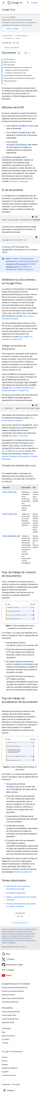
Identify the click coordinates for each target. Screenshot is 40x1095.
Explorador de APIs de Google (16, 264)
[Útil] (14, 43)
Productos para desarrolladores (13, 991)
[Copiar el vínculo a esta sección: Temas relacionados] (28, 880)
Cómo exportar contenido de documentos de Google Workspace (19, 456)
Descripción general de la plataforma (15, 987)
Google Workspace (21, 35)
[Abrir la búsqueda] (28, 2)
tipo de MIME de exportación (13, 451)
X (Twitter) (5, 1039)
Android (4, 1057)
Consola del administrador (11, 1012)
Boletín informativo (8, 1036)
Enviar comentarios (12, 48)
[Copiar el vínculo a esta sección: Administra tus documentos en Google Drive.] (24, 283)
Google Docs (8, 9)
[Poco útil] (17, 43)
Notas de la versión (8, 995)
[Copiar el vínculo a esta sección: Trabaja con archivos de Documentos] (17, 349)
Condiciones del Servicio (10, 1002)
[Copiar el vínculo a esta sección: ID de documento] (25, 190)
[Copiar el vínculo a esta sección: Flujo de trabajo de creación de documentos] (23, 576)
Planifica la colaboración (23, 872)
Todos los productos (9, 1075)
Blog (3, 1032)
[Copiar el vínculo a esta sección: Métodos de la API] (26, 107)
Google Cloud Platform (10, 1068)
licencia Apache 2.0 (15, 936)
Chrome (4, 1061)
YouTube (5, 1043)
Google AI (5, 1072)
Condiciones (6, 1084)
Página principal (7, 35)
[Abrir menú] (3, 2)
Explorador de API (8, 1022)
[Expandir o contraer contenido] (15, 59)
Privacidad (16, 1084)
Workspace (22, 2)
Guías (18, 38)
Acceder (34, 3)
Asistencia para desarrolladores (13, 998)
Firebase (5, 1064)
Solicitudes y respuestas (18, 181)
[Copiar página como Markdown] (26, 53)
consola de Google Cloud (10, 1019)
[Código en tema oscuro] (33, 217)
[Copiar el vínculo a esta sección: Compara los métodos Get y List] (4, 469)
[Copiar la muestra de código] (36, 217)
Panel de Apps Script (9, 1015)
